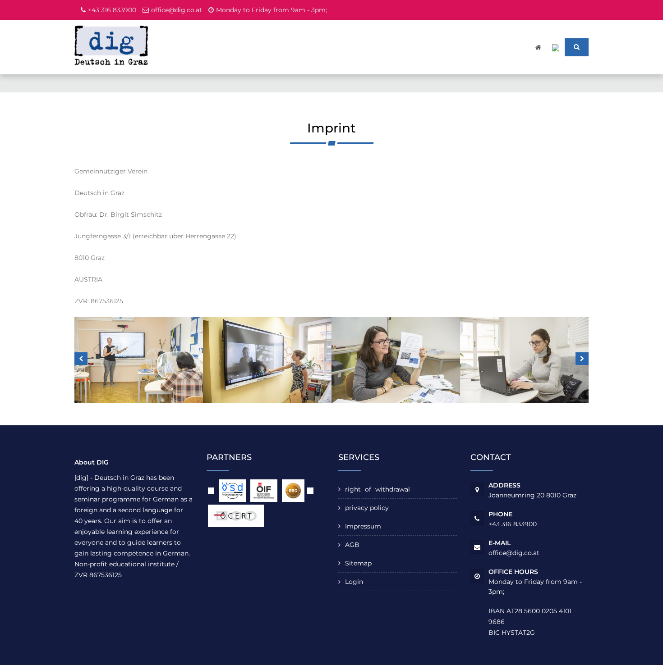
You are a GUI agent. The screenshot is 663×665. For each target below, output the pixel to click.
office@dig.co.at (176, 10)
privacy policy (367, 508)
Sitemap (358, 563)
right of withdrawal (377, 489)
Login (354, 582)
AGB (352, 545)
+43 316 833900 (112, 10)
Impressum (363, 526)
